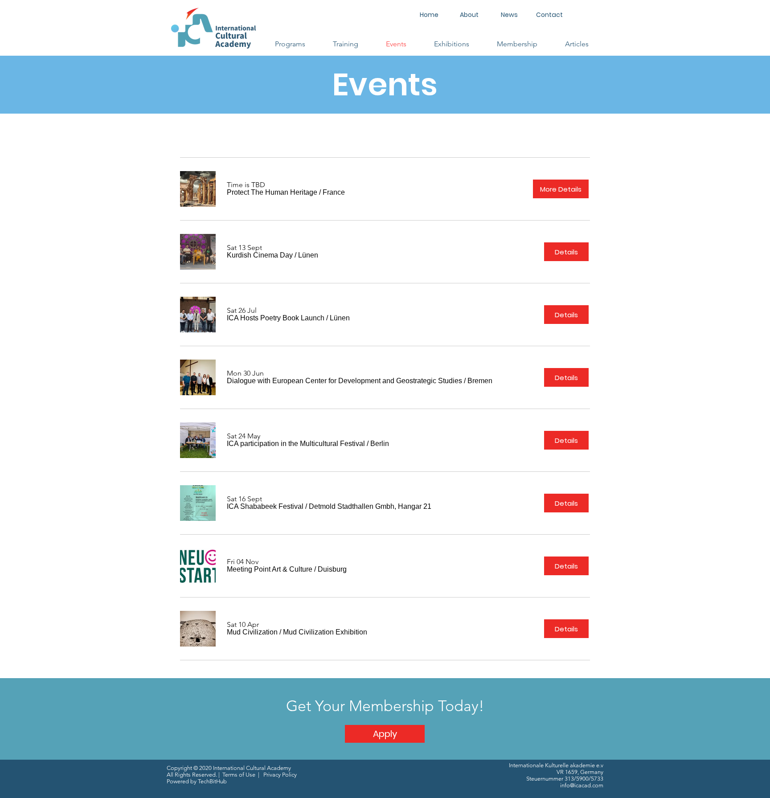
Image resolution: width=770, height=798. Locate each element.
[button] (290, 43)
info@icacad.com (581, 785)
